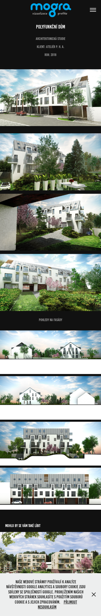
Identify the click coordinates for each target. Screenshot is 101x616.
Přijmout (70, 602)
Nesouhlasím (47, 607)
